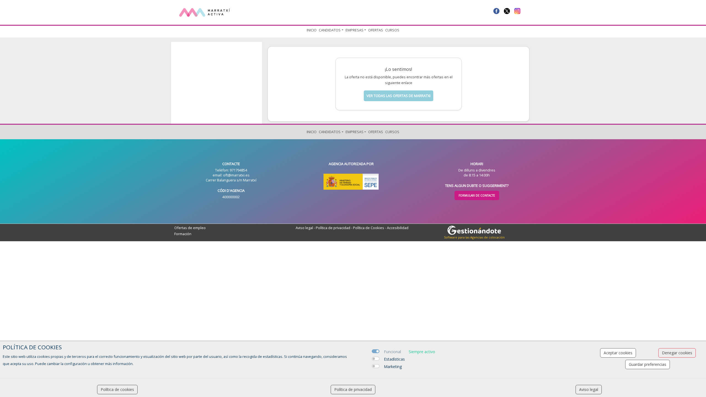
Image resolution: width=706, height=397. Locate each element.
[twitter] (507, 10)
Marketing (393, 366)
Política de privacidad (333, 227)
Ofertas (375, 30)
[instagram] (517, 10)
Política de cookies (117, 389)
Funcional (392, 351)
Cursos (392, 30)
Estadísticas (394, 359)
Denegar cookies (677, 352)
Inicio (312, 30)
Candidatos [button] (330, 30)
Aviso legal (304, 227)
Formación (182, 233)
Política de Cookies (368, 227)
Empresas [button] (354, 30)
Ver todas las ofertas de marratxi (398, 95)
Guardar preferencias (647, 364)
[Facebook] (496, 10)
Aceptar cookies (618, 352)
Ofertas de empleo (190, 227)
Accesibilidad (397, 227)
